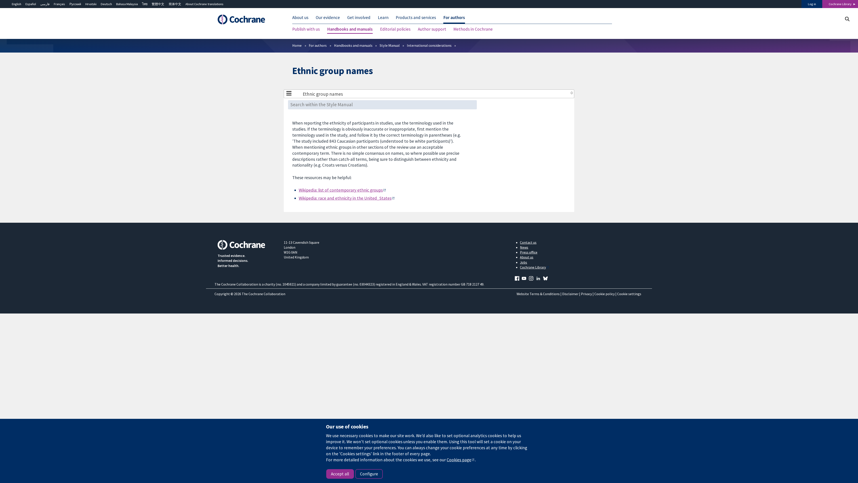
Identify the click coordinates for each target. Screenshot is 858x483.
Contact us (528, 242)
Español (30, 4)
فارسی (45, 4)
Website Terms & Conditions (538, 294)
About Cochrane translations (204, 4)
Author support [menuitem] (432, 29)
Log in (812, 4)
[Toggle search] (847, 19)
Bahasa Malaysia (127, 4)
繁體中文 (158, 4)
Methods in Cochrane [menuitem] (473, 29)
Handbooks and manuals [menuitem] (350, 29)
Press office (528, 252)
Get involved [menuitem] (358, 17)
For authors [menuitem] (454, 17)
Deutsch (106, 4)
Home (297, 45)
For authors (318, 45)
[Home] (247, 19)
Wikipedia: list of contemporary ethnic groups (341, 190)
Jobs (523, 262)
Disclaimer (570, 294)
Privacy (586, 294)
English (16, 4)
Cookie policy (604, 294)
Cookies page (459, 459)
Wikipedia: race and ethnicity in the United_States (345, 198)
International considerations (429, 45)
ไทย (144, 4)
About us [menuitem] (300, 17)
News (524, 247)
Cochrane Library (840, 4)
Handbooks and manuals (353, 45)
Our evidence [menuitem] (328, 17)
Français (59, 4)
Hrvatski (91, 4)
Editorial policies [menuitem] (395, 29)
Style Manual (390, 45)
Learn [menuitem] (383, 17)
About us (526, 257)
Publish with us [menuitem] (306, 29)
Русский (75, 4)
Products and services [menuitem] (416, 17)
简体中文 (175, 4)
